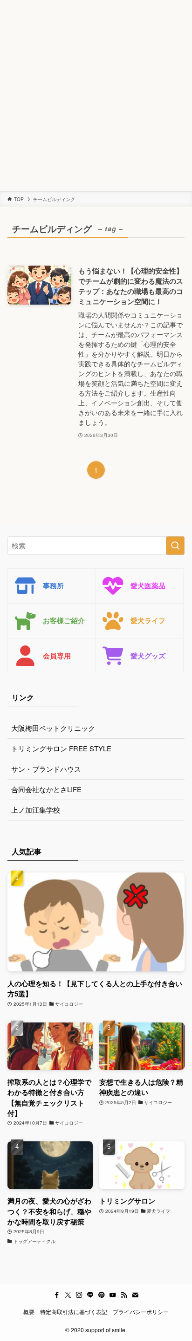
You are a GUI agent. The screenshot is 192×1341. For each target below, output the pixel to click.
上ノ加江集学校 (35, 809)
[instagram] (79, 1295)
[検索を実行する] (175, 545)
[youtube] (113, 1295)
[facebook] (57, 1295)
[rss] (124, 1295)
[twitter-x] (68, 1295)
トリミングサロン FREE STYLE (61, 748)
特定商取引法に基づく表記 (73, 1312)
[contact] (135, 1295)
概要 (28, 1312)
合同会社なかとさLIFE (46, 789)
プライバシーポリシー (141, 1312)
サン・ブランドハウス (46, 769)
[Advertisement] (96, 95)
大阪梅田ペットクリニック (53, 728)
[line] (90, 1295)
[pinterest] (101, 1295)
